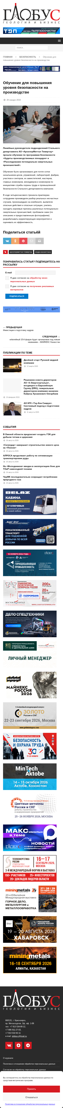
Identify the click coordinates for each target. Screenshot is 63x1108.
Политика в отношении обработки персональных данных (30, 1104)
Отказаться (31, 1097)
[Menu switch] (58, 40)
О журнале (8, 1058)
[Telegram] (28, 1045)
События (9, 427)
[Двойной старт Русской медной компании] (12, 365)
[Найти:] (31, 47)
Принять (31, 1089)
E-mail (8, 272)
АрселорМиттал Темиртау (21, 252)
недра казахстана (43, 252)
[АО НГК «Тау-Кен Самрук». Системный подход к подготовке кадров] (12, 408)
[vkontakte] (9, 1045)
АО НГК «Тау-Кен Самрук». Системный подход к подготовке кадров (41, 406)
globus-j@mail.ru (19, 1036)
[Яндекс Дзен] (18, 1045)
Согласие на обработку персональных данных (24, 1069)
